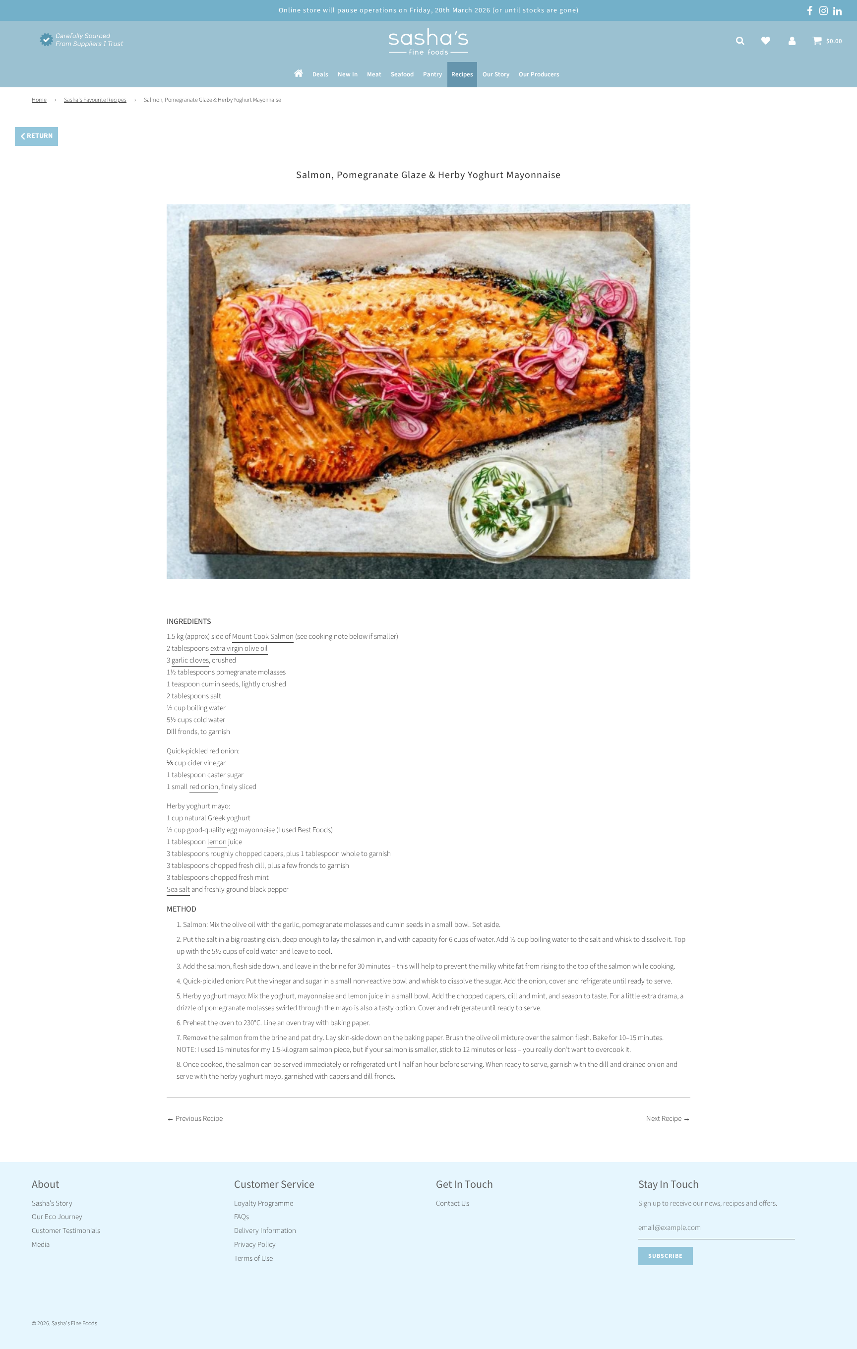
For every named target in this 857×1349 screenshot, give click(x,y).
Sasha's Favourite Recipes (95, 100)
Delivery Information (265, 1231)
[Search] (740, 42)
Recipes (462, 74)
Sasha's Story (52, 1203)
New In (348, 74)
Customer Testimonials (66, 1231)
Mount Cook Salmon (263, 636)
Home (39, 100)
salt (215, 696)
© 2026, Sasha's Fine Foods (64, 1323)
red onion (203, 787)
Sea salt (178, 889)
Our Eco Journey (57, 1217)
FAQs (241, 1217)
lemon (217, 842)
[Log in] (792, 41)
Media (41, 1244)
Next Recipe (663, 1118)
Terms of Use (253, 1258)
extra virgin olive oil (239, 648)
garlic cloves (190, 660)
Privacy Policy (255, 1244)
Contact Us (452, 1203)
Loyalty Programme (263, 1203)
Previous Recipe (199, 1118)
